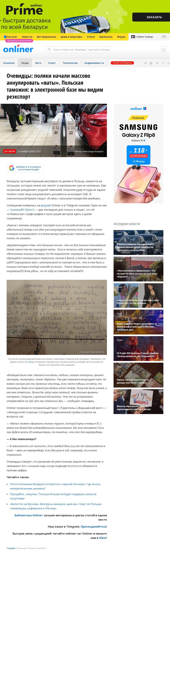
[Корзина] (163, 49)
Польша (31, 548)
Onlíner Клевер (144, 36)
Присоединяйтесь (93, 526)
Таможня (41, 548)
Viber (102, 538)
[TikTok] (163, 63)
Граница (21, 548)
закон (31, 361)
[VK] (157, 63)
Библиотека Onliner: (29, 515)
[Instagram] (151, 63)
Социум (11, 548)
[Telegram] (145, 63)
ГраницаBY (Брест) (22, 209)
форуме (46, 205)
